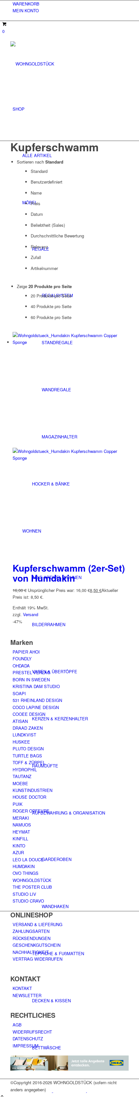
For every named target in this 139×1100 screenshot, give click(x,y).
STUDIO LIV (24, 894)
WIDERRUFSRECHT (32, 1032)
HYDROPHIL (25, 769)
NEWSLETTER (27, 995)
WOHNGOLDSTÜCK (32, 880)
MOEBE (20, 783)
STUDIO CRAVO (28, 901)
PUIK (18, 804)
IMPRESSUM (25, 1046)
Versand (30, 614)
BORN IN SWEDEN (31, 679)
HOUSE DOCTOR (29, 797)
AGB (17, 1025)
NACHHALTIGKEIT (31, 952)
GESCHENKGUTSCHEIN (36, 945)
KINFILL (20, 838)
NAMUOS (22, 825)
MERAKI (21, 818)
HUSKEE (21, 742)
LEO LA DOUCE (28, 859)
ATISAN (20, 721)
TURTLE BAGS (27, 756)
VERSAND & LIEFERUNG (37, 924)
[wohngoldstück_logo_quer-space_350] (58, 64)
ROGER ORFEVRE (31, 811)
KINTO (19, 846)
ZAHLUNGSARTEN (31, 931)
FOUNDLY (22, 658)
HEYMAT (21, 832)
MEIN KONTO (26, 10)
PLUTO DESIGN (28, 748)
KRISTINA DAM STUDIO (36, 686)
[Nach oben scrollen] (2, 1096)
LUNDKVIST (24, 735)
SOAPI (19, 693)
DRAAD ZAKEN (28, 728)
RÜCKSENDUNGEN (31, 938)
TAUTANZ (22, 776)
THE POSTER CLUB (32, 887)
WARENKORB (26, 4)
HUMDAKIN (24, 866)
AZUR (18, 852)
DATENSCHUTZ (28, 1038)
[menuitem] (71, 3)
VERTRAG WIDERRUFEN (37, 959)
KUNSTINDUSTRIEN (32, 790)
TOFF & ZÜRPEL (29, 762)
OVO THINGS (25, 873)
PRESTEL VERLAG (31, 672)
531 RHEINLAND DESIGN (37, 700)
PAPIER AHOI (26, 652)
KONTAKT (22, 988)
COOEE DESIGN (29, 714)
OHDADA (21, 666)
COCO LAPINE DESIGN (36, 707)
